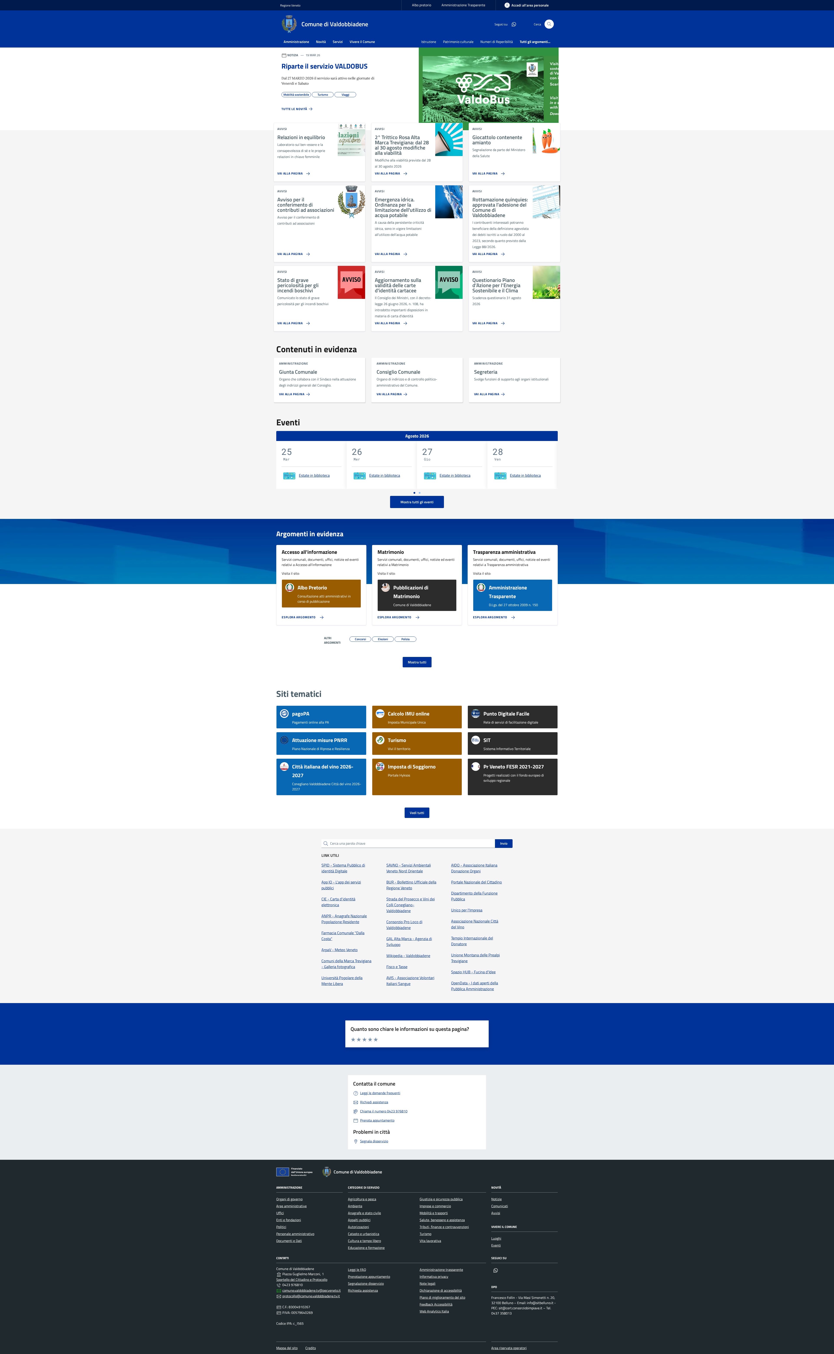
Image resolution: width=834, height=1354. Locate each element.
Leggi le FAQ (357, 1269)
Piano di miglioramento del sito (442, 1297)
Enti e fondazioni (288, 1219)
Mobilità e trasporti (434, 1213)
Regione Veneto (290, 5)
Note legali (427, 1283)
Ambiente (355, 1206)
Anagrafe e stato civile (364, 1213)
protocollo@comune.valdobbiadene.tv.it (311, 1296)
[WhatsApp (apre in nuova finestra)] (512, 24)
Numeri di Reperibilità (496, 41)
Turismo (425, 1233)
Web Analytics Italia (434, 1311)
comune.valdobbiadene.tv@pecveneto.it (311, 1290)
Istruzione (428, 41)
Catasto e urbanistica (363, 1233)
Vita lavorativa (430, 1240)
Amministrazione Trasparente (463, 5)
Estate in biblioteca (314, 475)
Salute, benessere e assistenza (442, 1219)
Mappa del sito (287, 1348)
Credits (310, 1348)
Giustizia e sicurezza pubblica (441, 1199)
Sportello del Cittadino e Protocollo (301, 1279)
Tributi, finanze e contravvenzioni (444, 1226)
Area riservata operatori (509, 1348)
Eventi (496, 1245)
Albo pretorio (421, 5)
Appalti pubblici (359, 1219)
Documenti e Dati (289, 1240)
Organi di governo (289, 1199)
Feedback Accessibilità (436, 1304)
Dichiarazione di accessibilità (441, 1290)
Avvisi (495, 1213)
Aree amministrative (291, 1206)
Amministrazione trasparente (441, 1269)
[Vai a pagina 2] (419, 493)
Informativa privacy (434, 1276)
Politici (281, 1226)
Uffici (280, 1213)
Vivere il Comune (362, 41)
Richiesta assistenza (363, 1290)
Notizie (496, 1199)
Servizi (338, 41)
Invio (503, 843)
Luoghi (496, 1238)
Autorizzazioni (358, 1226)
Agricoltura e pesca (362, 1199)
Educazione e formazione (366, 1247)
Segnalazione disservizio (366, 1283)
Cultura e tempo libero (364, 1240)
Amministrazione (296, 41)
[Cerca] (549, 24)
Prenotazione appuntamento (369, 1276)
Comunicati (499, 1206)
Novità (321, 41)
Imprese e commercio (435, 1206)
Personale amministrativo (295, 1233)
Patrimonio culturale (458, 41)
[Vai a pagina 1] (414, 493)
